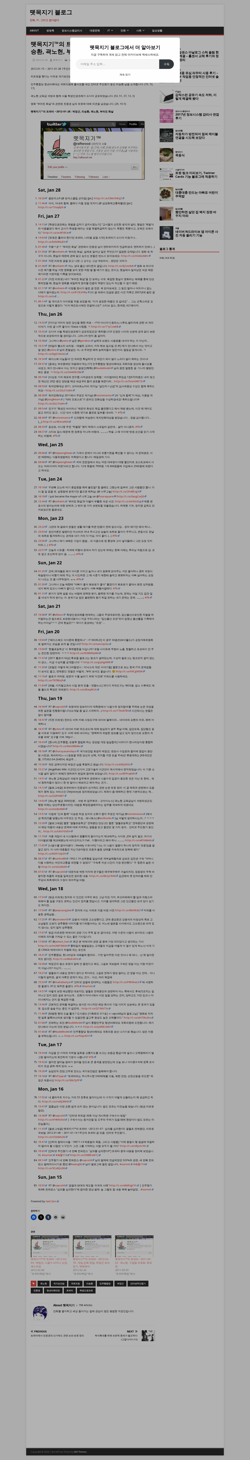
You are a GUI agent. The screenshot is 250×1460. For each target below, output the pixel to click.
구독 (166, 64)
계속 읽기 (125, 74)
